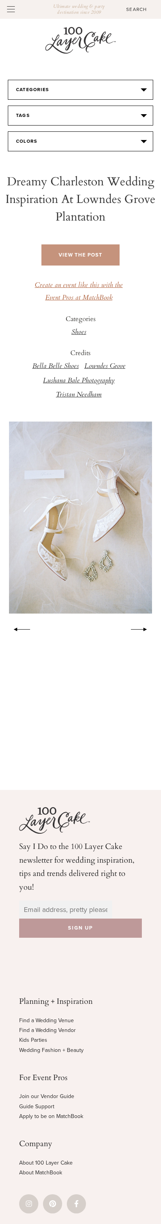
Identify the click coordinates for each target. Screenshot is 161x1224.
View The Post (80, 255)
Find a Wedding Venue (46, 1020)
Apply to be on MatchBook (51, 1116)
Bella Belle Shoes (55, 366)
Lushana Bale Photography (78, 380)
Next (143, 628)
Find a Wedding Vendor (47, 1030)
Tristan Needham (79, 394)
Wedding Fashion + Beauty (51, 1050)
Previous (18, 628)
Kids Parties (33, 1040)
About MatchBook (40, 1172)
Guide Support (36, 1106)
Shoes (79, 332)
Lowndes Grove (104, 366)
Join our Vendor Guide (46, 1096)
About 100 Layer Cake (46, 1162)
